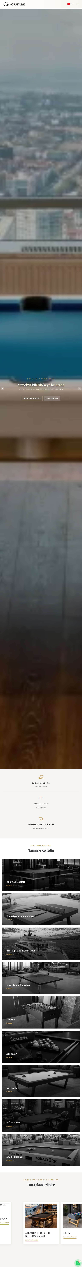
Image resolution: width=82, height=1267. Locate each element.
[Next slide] (79, 388)
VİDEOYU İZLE (52, 398)
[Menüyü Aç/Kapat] (77, 4)
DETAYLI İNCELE (31, 1240)
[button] (70, 4)
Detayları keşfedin (32, 398)
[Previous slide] (2, 388)
